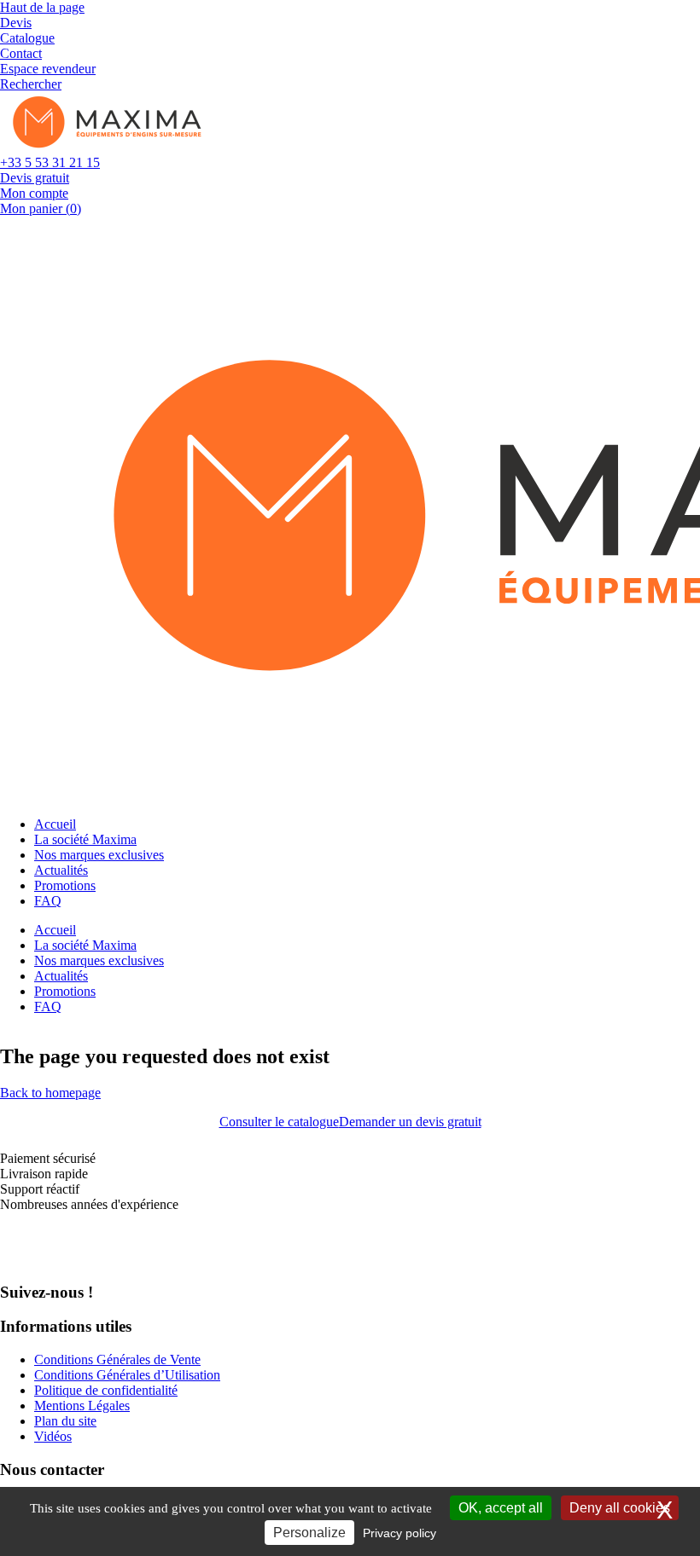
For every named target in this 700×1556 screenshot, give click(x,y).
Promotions (65, 885)
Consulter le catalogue (279, 1121)
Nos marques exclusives (99, 854)
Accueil (55, 824)
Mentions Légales (82, 1405)
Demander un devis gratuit (410, 1121)
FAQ (47, 901)
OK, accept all (500, 1508)
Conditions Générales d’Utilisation (127, 1375)
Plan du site (65, 1421)
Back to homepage (50, 1092)
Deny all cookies (619, 1508)
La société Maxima (85, 839)
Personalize (309, 1532)
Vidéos (53, 1436)
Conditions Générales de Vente (117, 1359)
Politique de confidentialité (106, 1390)
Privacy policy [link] (399, 1533)
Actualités (61, 870)
